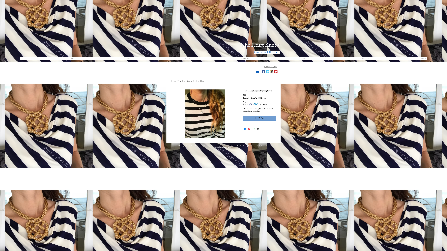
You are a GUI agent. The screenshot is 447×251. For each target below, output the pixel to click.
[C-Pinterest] (276, 71)
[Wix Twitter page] (267, 71)
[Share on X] (258, 129)
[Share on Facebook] (244, 129)
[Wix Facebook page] (263, 71)
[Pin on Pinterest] (249, 129)
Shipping (262, 98)
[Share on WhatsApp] (253, 129)
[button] (257, 71)
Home (173, 81)
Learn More (262, 104)
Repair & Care (270, 66)
